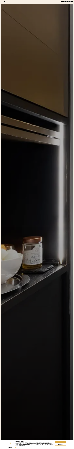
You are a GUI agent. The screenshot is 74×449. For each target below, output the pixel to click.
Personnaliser (60, 444)
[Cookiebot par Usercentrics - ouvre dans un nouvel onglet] (10, 447)
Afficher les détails (17, 447)
